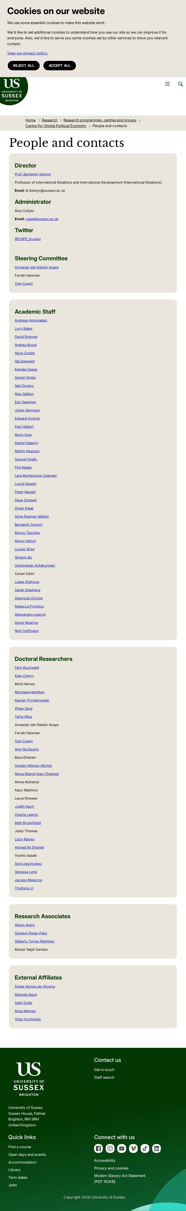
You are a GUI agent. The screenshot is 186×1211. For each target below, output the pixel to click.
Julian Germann (27, 410)
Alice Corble (25, 353)
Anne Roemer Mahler (32, 516)
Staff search (104, 1077)
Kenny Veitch (25, 541)
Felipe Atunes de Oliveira (35, 986)
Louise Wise (24, 549)
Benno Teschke (27, 533)
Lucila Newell (25, 484)
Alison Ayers (25, 925)
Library (14, 1169)
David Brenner (26, 337)
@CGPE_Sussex (28, 239)
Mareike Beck (26, 994)
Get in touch (104, 1069)
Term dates (17, 1177)
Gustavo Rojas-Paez (31, 933)
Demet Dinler (25, 377)
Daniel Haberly (26, 443)
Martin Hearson (27, 451)
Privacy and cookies (111, 1168)
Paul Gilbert (24, 426)
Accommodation (22, 1162)
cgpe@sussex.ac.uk (42, 219)
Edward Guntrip (27, 418)
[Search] (180, 87)
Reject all (23, 65)
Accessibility (104, 1160)
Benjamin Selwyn (28, 524)
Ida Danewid (24, 361)
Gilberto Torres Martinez (34, 941)
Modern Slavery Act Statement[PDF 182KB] (119, 1178)
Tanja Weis (23, 716)
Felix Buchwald (27, 667)
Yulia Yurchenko (28, 1019)
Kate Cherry (24, 676)
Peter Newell (25, 492)
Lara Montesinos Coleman (36, 475)
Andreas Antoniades (31, 320)
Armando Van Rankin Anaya (37, 267)
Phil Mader (23, 467)
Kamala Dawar (26, 369)
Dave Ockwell (26, 500)
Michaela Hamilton (30, 692)
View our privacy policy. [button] (27, 53)
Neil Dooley (24, 386)
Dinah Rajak (24, 508)
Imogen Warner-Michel (33, 765)
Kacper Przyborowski (32, 700)
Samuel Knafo (26, 459)
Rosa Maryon (25, 1011)
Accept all (60, 65)
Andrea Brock (26, 345)
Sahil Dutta (23, 1003)
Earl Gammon (25, 402)
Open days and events (27, 1154)
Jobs (12, 1185)
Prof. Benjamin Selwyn (33, 174)
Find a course (19, 1147)
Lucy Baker (24, 328)
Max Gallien (24, 394)
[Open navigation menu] (167, 84)
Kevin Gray (23, 435)
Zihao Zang (23, 708)
